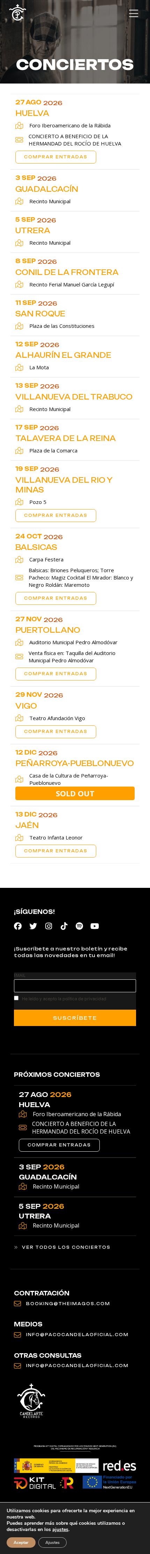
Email (19, 975)
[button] (133, 14)
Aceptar (21, 1542)
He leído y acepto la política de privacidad (64, 998)
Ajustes (52, 1542)
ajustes (60, 1530)
